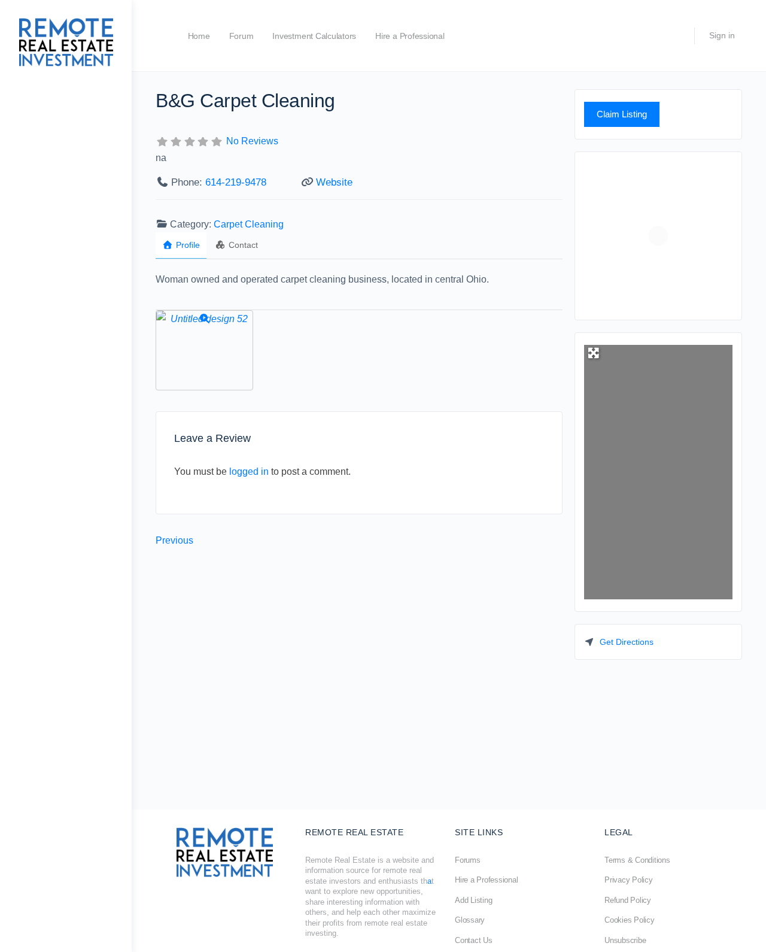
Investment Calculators (314, 36)
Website (334, 182)
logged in (249, 471)
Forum (241, 36)
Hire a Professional (409, 36)
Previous (174, 540)
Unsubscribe (625, 940)
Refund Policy (627, 900)
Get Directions (626, 642)
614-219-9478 (235, 182)
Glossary (470, 919)
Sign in (722, 35)
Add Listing (473, 900)
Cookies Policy (629, 919)
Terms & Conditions (637, 860)
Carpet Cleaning (249, 224)
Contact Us (474, 940)
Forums (468, 860)
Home (199, 36)
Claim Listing (622, 114)
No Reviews (252, 141)
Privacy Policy (628, 879)
